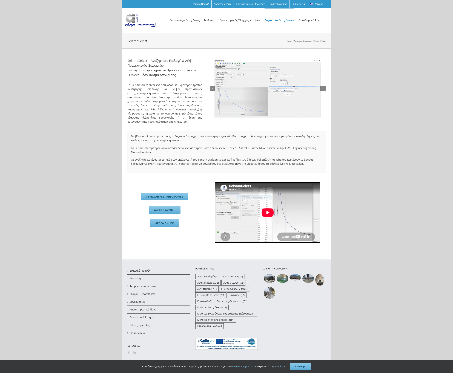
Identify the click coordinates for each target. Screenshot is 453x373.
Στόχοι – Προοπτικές (142, 294)
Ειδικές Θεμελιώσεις (234, 288)
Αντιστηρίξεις (207, 288)
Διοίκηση (135, 278)
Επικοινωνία (137, 333)
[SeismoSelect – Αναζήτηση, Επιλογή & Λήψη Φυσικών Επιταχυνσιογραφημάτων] (268, 61)
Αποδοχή (300, 366)
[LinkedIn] (134, 352)
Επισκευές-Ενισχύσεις (232, 301)
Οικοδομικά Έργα (209, 326)
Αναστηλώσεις (233, 282)
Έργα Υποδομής (207, 276)
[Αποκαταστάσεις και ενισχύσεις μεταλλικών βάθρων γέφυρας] (308, 278)
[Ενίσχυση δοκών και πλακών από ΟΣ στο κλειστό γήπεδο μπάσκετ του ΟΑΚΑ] (282, 278)
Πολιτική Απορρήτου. (242, 366)
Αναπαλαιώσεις (208, 282)
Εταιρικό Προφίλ (140, 270)
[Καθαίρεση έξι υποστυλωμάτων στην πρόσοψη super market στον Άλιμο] (269, 292)
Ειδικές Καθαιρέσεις (210, 295)
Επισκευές (204, 301)
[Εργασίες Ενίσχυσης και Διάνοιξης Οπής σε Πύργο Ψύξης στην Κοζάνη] (319, 280)
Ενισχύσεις (236, 295)
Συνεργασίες (137, 301)
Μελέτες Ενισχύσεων (212, 307)
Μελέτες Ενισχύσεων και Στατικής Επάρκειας (226, 313)
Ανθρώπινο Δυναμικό (143, 286)
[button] (212, 88)
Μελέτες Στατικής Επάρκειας (215, 319)
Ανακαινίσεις (233, 276)
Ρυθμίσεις (280, 366)
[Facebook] (128, 352)
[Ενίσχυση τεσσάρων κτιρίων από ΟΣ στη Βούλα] (269, 278)
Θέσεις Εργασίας (140, 325)
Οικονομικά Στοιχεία (142, 317)
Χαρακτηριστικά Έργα (143, 309)
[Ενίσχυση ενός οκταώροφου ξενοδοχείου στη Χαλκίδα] (295, 277)
